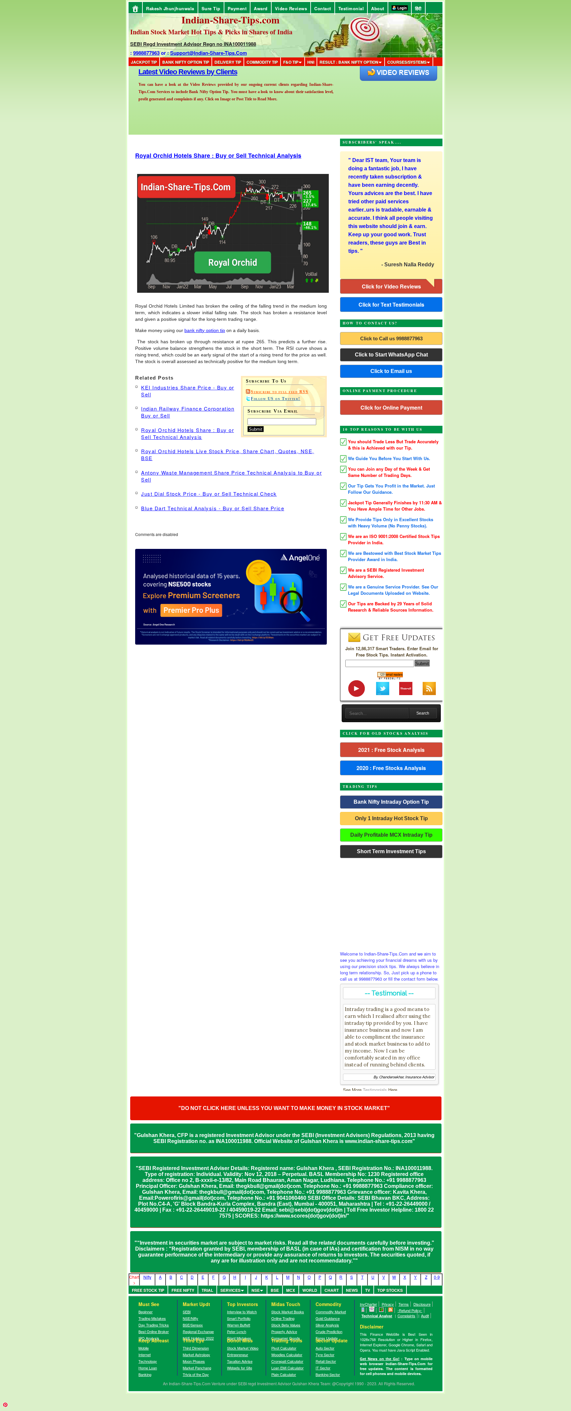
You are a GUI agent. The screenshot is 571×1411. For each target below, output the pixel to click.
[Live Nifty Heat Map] (381, 1310)
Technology (147, 1361)
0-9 (437, 1277)
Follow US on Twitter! (275, 398)
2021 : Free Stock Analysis (391, 750)
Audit (425, 1315)
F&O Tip (290, 62)
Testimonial (351, 8)
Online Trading (282, 1318)
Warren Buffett (238, 1324)
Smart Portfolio (238, 1318)
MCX (290, 1290)
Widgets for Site (239, 1367)
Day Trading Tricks (153, 1324)
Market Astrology (196, 1354)
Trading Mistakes (152, 1318)
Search (422, 713)
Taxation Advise (239, 1361)
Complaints (406, 1315)
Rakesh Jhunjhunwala (170, 8)
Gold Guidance (328, 1318)
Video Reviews (291, 8)
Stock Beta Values (285, 1324)
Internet (144, 1354)
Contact (322, 8)
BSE (275, 1290)
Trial (207, 1290)
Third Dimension (196, 1348)
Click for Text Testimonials (391, 304)
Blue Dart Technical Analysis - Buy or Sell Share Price (212, 508)
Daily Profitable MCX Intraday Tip (391, 835)
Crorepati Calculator (287, 1361)
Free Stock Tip (148, 1290)
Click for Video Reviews (391, 286)
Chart (331, 1290)
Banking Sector (328, 1374)
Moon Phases (194, 1361)
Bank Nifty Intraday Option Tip (391, 802)
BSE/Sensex (193, 1324)
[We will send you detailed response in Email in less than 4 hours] (371, 1310)
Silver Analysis (327, 1324)
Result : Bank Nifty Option (349, 62)
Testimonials (375, 1090)
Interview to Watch (242, 1311)
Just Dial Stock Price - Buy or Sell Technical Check (209, 493)
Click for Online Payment (391, 407)
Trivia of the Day (196, 1374)
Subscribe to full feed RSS (279, 391)
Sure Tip (211, 8)
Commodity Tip (262, 62)
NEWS (352, 1290)
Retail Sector (326, 1361)
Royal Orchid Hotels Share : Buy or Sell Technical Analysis (218, 155)
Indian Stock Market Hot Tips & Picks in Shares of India (211, 32)
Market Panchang (197, 1367)
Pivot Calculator (283, 1348)
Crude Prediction (329, 1331)
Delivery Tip (227, 62)
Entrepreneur (237, 1354)
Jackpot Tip (144, 62)
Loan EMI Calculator (287, 1367)
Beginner (145, 1311)
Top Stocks (390, 1290)
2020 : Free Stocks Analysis (391, 768)
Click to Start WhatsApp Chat (391, 354)
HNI (310, 62)
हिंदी (418, 8)
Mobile (143, 1348)
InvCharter (368, 1304)
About (377, 8)
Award (261, 8)
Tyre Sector (325, 1354)
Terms (404, 1304)
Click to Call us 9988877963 (391, 338)
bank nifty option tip (204, 330)
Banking (144, 1374)
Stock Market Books (287, 1311)
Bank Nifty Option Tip (185, 62)
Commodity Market (331, 1311)
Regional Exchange (198, 1331)
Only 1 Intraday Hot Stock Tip (391, 818)
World (309, 1290)
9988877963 (146, 52)
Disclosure (422, 1304)
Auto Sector (325, 1348)
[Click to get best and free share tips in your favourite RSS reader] (391, 1310)
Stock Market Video (242, 1348)
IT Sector (323, 1367)
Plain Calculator (283, 1374)
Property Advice (284, 1331)
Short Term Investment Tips (391, 851)
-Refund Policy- (410, 1310)
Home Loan (147, 1367)
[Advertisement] (391, 902)
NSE (255, 1290)
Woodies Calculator (286, 1354)
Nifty (147, 1277)
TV (367, 1290)
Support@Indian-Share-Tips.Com (208, 52)
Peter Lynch (236, 1331)
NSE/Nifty (190, 1318)
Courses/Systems (407, 62)
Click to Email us (391, 371)
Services (230, 1290)
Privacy (388, 1304)
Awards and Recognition (176, 72)
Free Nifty (182, 1290)
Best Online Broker (153, 1331)
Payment (237, 8)
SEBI (187, 1311)
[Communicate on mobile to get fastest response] (363, 1310)
